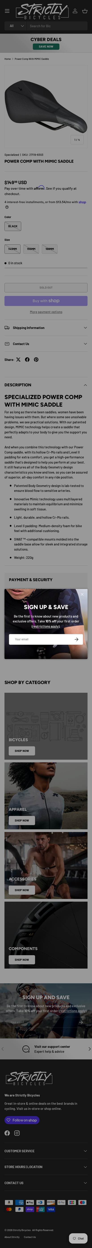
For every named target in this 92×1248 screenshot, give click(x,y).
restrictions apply (46, 626)
